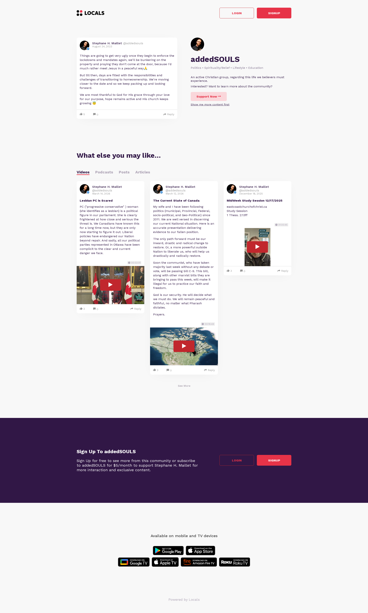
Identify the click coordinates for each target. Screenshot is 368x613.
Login (237, 13)
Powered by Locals (184, 599)
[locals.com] (90, 13)
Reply (170, 114)
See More (184, 385)
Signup (274, 13)
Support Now (206, 96)
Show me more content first (210, 104)
